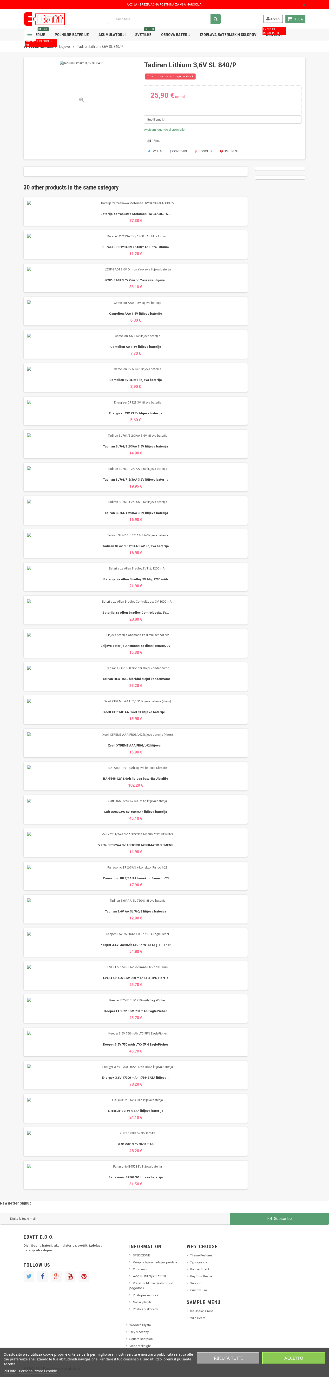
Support (196, 1283)
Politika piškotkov (145, 1309)
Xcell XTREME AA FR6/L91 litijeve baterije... (135, 712)
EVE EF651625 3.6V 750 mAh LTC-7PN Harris (135, 978)
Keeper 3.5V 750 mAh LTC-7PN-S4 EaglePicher (135, 945)
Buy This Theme (201, 1276)
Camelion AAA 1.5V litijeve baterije (135, 313)
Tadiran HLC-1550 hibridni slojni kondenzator (135, 679)
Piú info (10, 1370)
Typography (198, 1262)
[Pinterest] (84, 1276)
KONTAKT (272, 33)
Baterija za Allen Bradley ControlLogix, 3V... (135, 612)
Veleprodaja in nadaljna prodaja (155, 1262)
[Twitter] (29, 1276)
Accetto (293, 1358)
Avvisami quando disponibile (164, 129)
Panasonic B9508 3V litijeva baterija (135, 1177)
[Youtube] (70, 1276)
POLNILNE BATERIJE (72, 34)
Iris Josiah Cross (201, 1311)
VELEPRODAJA (40, 45)
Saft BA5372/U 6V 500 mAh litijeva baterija (135, 812)
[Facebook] (42, 1276)
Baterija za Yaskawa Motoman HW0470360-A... (135, 214)
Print (157, 140)
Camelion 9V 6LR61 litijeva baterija (135, 380)
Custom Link (199, 1290)
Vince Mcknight (140, 1346)
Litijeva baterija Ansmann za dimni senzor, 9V (136, 646)
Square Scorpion (141, 1339)
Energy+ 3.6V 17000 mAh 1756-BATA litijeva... (135, 1077)
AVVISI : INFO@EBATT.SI (149, 1276)
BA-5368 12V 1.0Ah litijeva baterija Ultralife (135, 778)
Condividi (179, 151)
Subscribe (282, 1218)
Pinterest (231, 151)
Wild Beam (197, 1318)
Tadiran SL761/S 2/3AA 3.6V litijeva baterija (135, 446)
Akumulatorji (112, 34)
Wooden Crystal (140, 1325)
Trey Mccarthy (139, 1332)
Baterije (38, 33)
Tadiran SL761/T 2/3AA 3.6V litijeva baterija (135, 513)
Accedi (275, 19)
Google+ (205, 151)
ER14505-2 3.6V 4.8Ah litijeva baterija (135, 1111)
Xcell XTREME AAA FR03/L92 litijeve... (136, 745)
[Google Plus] (56, 1276)
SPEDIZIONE (141, 1255)
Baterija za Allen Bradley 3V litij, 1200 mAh (135, 579)
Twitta (156, 151)
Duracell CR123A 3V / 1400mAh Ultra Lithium (135, 247)
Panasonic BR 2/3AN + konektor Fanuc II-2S (136, 878)
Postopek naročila (145, 1295)
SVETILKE (144, 33)
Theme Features (201, 1255)
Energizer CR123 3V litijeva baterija (135, 413)
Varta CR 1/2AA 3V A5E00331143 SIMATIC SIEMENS (135, 845)
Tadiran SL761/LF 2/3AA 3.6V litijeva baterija (135, 546)
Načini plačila (142, 1302)
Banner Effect (199, 1269)
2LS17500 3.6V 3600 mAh (136, 1144)
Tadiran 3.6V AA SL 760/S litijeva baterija (135, 911)
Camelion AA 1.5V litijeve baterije (135, 347)
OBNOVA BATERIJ (176, 34)
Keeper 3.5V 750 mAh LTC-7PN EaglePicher (135, 1044)
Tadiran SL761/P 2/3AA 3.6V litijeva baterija (135, 479)
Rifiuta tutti (228, 1358)
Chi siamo (140, 1269)
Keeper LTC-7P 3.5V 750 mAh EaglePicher (135, 1011)
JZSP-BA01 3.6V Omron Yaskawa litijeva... (136, 280)
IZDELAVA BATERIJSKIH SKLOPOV (228, 34)
